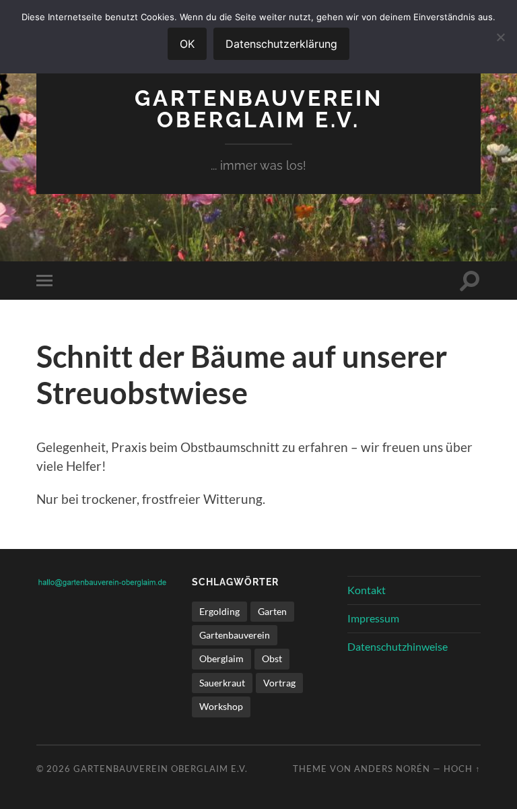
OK (187, 44)
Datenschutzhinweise (397, 646)
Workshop (221, 706)
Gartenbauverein (234, 635)
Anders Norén (392, 768)
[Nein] (500, 37)
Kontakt (366, 589)
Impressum (373, 618)
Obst (272, 658)
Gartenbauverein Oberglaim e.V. (259, 109)
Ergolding (219, 611)
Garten (272, 611)
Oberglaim (221, 658)
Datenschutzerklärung (281, 44)
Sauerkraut (222, 682)
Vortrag (279, 682)
